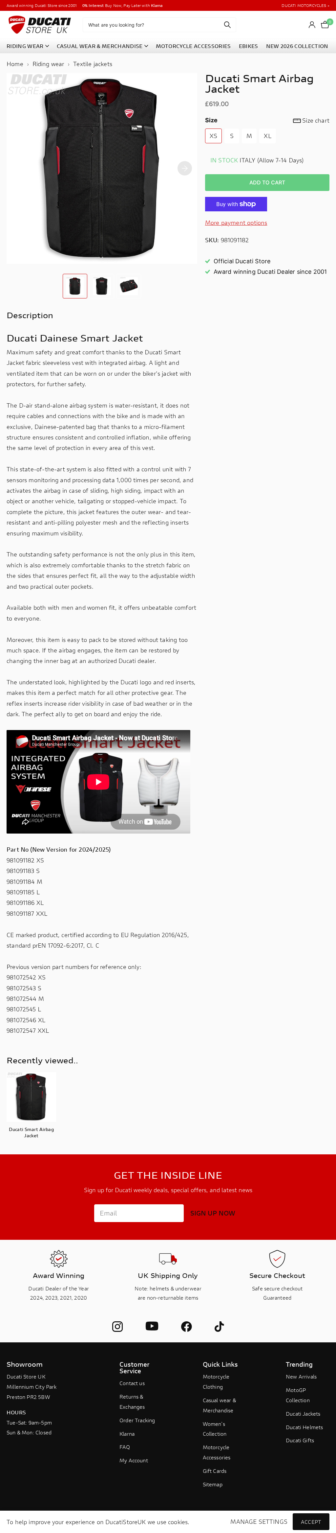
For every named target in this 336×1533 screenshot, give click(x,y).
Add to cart (267, 182)
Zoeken (227, 24)
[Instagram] (117, 1326)
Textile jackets (92, 64)
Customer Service (134, 1367)
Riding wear (48, 64)
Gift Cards (215, 1470)
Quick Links (220, 1364)
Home (15, 64)
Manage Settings (258, 1521)
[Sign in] (312, 24)
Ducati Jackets (303, 1413)
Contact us (132, 1383)
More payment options (236, 222)
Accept (311, 1521)
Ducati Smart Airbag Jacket (31, 1132)
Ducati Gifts (300, 1440)
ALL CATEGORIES (28, 46)
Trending (299, 1364)
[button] (184, 168)
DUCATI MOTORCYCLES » (305, 5)
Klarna (127, 1433)
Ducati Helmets (304, 1427)
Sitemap (212, 1484)
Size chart (315, 120)
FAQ (124, 1446)
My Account (133, 1460)
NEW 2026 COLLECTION (297, 45)
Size (267, 120)
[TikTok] (219, 1326)
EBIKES (248, 45)
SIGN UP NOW (212, 1213)
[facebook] (186, 1326)
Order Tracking (137, 1420)
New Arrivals (301, 1376)
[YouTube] (152, 1326)
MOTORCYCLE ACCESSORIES (193, 45)
